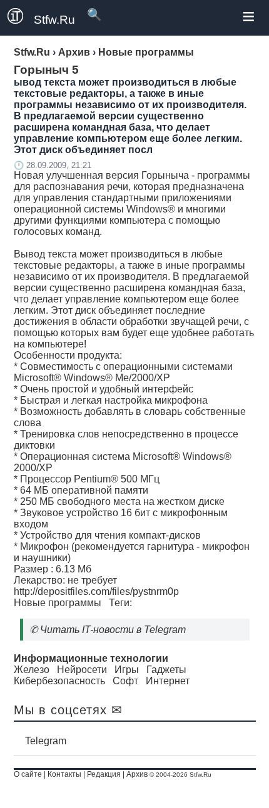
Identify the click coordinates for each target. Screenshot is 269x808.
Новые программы (57, 602)
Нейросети (82, 669)
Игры (126, 669)
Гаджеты (166, 669)
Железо (31, 669)
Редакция (104, 774)
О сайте (28, 774)
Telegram (45, 741)
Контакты (64, 774)
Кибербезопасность (59, 681)
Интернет (168, 681)
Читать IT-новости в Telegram (113, 629)
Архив (137, 774)
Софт (125, 681)
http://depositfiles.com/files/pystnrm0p (96, 591)
